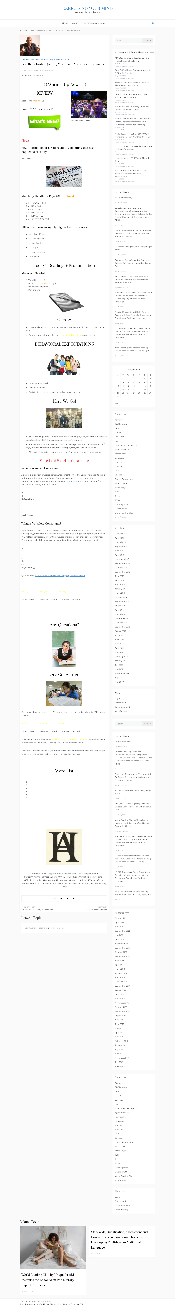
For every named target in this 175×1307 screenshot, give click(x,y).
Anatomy (119, 420)
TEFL (117, 492)
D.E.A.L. (118, 432)
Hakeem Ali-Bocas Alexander (133, 52)
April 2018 (119, 555)
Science (118, 475)
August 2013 (120, 631)
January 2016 (121, 589)
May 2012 (119, 669)
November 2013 (122, 618)
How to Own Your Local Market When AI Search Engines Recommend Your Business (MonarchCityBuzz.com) (133, 121)
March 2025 (120, 542)
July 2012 (119, 665)
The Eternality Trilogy (94, 23)
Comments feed (122, 707)
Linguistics (119, 458)
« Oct (117, 403)
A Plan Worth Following (96, 910)
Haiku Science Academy (126, 445)
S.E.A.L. (118, 470)
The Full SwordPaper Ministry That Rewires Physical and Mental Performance (130, 173)
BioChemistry (121, 424)
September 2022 (122, 546)
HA (32, 59)
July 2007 (119, 678)
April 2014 (119, 610)
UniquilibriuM (121, 509)
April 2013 (119, 648)
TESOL (70, 59)
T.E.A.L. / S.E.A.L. (122, 483)
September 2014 (122, 601)
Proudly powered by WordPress (34, 1304)
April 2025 (119, 538)
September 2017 (122, 563)
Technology (120, 487)
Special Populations (58, 59)
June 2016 (119, 576)
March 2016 (120, 584)
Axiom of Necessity (123, 198)
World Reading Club (124, 513)
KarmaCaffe (120, 454)
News (25, 140)
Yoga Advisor (120, 517)
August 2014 (120, 606)
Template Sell (77, 1304)
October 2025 (121, 534)
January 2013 (121, 661)
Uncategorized (121, 504)
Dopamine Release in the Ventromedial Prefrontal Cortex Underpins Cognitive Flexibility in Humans (133, 233)
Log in (117, 698)
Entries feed (120, 703)
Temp (117, 496)
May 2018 (119, 551)
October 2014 (121, 597)
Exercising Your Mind (87, 8)
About (75, 23)
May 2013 (119, 644)
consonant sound (76, 481)
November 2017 (122, 559)
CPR (117, 428)
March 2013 (120, 652)
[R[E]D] (65, 23)
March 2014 (120, 614)
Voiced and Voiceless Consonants (64, 461)
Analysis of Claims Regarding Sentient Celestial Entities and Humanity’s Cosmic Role (133, 263)
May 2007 (119, 682)
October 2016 (121, 567)
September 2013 (122, 627)
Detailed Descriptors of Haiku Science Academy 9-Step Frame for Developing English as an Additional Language (133, 315)
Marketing (119, 462)
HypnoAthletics (41, 59)
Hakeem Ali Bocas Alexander (43, 70)
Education (25, 59)
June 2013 (119, 639)
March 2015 (120, 593)
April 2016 (119, 580)
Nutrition (119, 466)
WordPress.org (121, 711)
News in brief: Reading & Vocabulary (37, 910)
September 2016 (122, 572)
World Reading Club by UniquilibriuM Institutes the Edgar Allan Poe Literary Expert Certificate (132, 279)
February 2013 (121, 656)
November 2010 (122, 673)
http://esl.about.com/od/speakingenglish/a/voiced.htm (60, 576)
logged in (41, 928)
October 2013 (121, 623)
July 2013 (119, 635)
